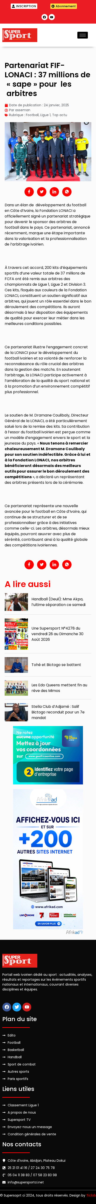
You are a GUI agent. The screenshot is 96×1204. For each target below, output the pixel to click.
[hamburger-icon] (82, 35)
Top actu (59, 115)
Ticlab (91, 1195)
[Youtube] (52, 17)
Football (32, 115)
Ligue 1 (45, 115)
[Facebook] (44, 17)
